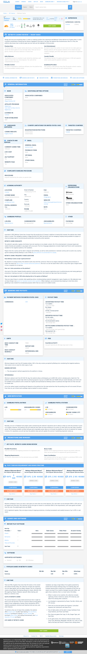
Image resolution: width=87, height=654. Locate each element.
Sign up (80, 2)
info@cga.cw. (47, 197)
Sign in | (75, 2)
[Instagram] (1, 330)
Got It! (68, 652)
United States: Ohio (55, 19)
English (7, 134)
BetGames (7, 537)
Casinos (17, 2)
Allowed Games (12, 491)
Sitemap (61, 636)
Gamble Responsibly (50, 636)
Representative (9, 223)
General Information (11, 78)
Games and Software (78, 78)
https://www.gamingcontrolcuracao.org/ (53, 203)
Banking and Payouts (28, 78)
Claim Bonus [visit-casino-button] (13, 488)
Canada (68, 132)
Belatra (7, 540)
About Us (26, 636)
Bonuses (23, 2)
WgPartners (8, 106)
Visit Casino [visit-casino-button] (52, 26)
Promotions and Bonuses (60, 78)
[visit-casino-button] (12, 26)
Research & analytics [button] (63, 2)
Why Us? (36, 2)
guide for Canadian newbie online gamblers (29, 281)
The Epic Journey (27, 614)
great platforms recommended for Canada (44, 253)
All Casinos (12, 13)
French (11, 134)
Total (19, 531)
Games (29, 2)
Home (5, 13)
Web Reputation (43, 78)
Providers (8, 531)
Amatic (7, 533)
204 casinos (48, 18)
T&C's (41, 636)
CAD (26, 302)
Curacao (67, 24)
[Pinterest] (1, 327)
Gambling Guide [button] (49, 2)
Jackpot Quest (12, 612)
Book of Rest (14, 615)
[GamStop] (67, 645)
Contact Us (34, 636)
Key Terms (12, 494)
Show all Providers (10, 543)
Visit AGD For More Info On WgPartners (12, 109)
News (41, 2)
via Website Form (9, 202)
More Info (60, 652)
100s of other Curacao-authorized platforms (28, 264)
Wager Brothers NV (10, 101)
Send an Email (29, 147)
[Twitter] (1, 324)
